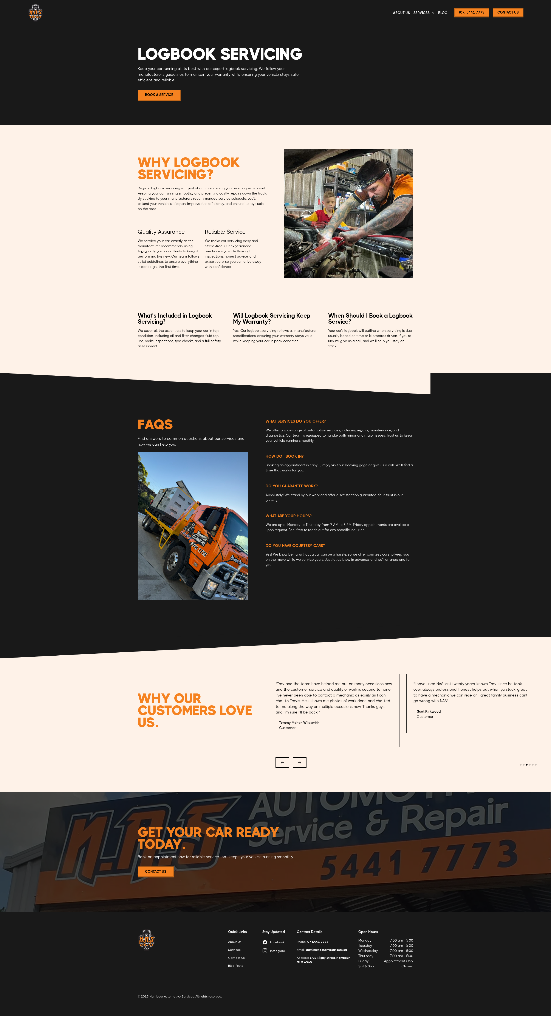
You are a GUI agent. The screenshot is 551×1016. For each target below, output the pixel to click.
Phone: (312, 941)
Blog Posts (235, 965)
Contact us (155, 871)
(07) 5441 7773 (471, 12)
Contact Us (236, 957)
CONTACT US (508, 12)
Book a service (159, 95)
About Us (401, 13)
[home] (35, 13)
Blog (442, 13)
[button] (424, 12)
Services (234, 949)
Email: (322, 949)
